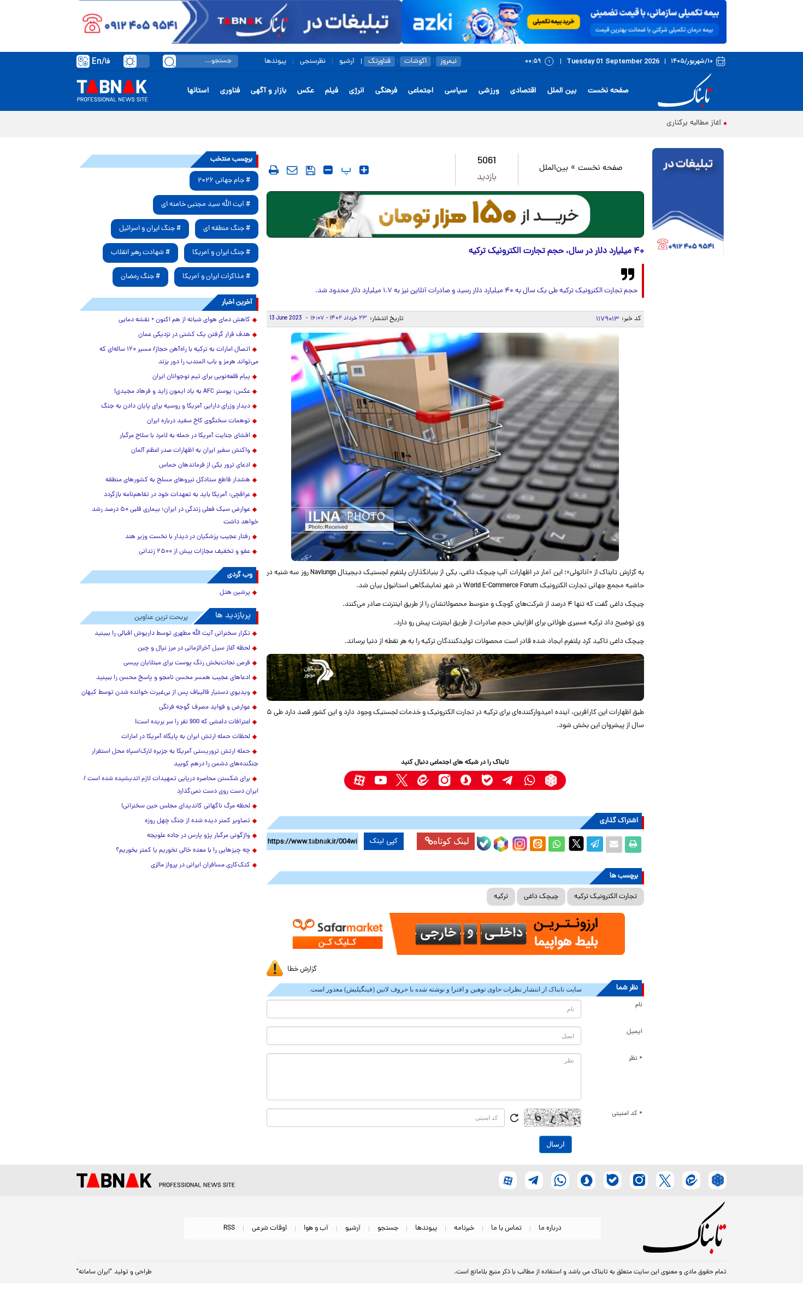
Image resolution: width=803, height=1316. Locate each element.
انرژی (356, 91)
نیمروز (448, 61)
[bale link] (487, 780)
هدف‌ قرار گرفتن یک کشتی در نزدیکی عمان (194, 335)
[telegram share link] (595, 844)
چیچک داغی (541, 897)
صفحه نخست (608, 91)
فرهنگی (386, 91)
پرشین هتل (235, 593)
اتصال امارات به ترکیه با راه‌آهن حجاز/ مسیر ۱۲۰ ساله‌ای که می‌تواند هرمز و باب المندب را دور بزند (178, 356)
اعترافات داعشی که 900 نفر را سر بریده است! (192, 722)
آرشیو (347, 61)
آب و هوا (316, 1228)
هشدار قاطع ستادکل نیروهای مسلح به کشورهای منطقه (177, 480)
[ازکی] (564, 22)
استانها (198, 91)
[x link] (402, 780)
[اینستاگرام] (518, 842)
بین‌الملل (553, 168)
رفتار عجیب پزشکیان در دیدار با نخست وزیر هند (187, 537)
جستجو (387, 1228)
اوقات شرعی (269, 1228)
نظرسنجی (313, 61)
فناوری (230, 91)
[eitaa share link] (537, 844)
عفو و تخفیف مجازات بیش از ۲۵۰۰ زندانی (194, 552)
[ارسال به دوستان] (614, 844)
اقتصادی (523, 91)
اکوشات (415, 61)
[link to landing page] (687, 91)
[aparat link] (359, 780)
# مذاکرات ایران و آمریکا (216, 277)
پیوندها (275, 61)
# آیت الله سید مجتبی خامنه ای (205, 204)
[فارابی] (455, 214)
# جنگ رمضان (140, 277)
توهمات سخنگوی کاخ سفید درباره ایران (198, 421)
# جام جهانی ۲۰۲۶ (224, 180)
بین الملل (562, 91)
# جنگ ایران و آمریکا (221, 252)
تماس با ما (506, 1228)
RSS (229, 1228)
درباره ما (550, 1228)
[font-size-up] (364, 170)
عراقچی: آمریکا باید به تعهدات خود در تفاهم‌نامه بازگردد (177, 495)
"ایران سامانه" (94, 1272)
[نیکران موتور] (455, 677)
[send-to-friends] (292, 170)
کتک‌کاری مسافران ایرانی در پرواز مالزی (200, 865)
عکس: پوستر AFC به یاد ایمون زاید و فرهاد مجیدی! (182, 392)
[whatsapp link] (529, 780)
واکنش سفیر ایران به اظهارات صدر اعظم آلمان (190, 451)
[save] (310, 170)
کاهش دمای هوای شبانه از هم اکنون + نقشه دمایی (184, 320)
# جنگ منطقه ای (226, 228)
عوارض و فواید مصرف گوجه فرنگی (204, 707)
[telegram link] (508, 780)
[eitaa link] (423, 780)
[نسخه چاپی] (633, 844)
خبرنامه (464, 1228)
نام (638, 1005)
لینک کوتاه (451, 841)
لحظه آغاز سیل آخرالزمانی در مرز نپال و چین (194, 648)
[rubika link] (551, 780)
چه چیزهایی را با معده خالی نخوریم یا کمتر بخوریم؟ (183, 850)
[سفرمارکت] (455, 934)
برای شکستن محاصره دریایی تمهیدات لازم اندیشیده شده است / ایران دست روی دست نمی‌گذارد (171, 785)
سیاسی (456, 91)
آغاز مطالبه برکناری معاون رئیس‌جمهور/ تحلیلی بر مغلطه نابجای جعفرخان (612, 123)
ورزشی (489, 91)
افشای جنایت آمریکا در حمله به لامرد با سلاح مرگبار (185, 436)
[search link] (169, 61)
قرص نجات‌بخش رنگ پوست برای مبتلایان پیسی (186, 663)
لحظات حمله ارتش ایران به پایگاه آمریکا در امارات (185, 737)
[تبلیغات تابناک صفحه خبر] (688, 203)
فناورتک (379, 61)
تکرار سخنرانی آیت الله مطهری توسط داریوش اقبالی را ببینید (172, 634)
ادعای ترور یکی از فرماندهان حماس (204, 465)
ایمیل (634, 1032)
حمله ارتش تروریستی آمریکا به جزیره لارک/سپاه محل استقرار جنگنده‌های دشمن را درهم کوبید (175, 758)
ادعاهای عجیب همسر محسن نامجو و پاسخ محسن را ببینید (173, 678)
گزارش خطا (302, 969)
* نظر (635, 1059)
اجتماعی (421, 91)
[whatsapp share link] (556, 844)
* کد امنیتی (627, 1114)
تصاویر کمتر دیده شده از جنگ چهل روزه (197, 821)
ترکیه (501, 897)
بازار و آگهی (268, 91)
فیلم (331, 91)
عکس (305, 91)
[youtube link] (380, 780)
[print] (273, 170)
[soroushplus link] (466, 780)
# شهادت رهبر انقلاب (140, 252)
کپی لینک (384, 841)
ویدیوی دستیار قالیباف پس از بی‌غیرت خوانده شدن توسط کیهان (165, 693)
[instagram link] (444, 780)
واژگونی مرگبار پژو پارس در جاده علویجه (198, 836)
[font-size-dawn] (328, 170)
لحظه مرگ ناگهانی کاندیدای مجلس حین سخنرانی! (185, 806)
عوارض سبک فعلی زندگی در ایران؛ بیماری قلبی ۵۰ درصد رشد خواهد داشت (175, 516)
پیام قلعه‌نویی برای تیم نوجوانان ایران (201, 377)
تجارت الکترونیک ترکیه (605, 897)
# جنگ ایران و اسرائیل (150, 228)
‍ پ (344, 170)
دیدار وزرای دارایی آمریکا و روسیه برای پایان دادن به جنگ (175, 406)
